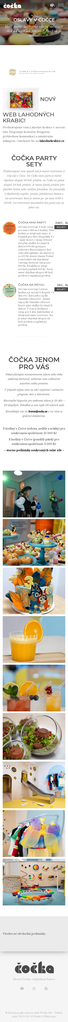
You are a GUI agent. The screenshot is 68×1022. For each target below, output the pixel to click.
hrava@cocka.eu (38, 411)
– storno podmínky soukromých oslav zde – (34, 450)
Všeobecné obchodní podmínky (24, 933)
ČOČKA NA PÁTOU (31, 284)
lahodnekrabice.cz (52, 141)
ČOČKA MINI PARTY (32, 222)
